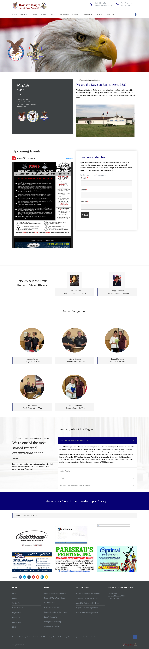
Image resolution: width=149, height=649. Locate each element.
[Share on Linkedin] (37, 577)
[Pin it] (33, 577)
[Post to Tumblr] (29, 577)
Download (69, 158)
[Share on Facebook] (20, 577)
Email (84, 190)
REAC (53, 14)
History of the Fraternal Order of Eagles (74, 485)
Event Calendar (17, 608)
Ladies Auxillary (65, 471)
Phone (84, 201)
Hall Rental (111, 14)
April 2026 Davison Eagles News (87, 613)
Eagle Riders (64, 14)
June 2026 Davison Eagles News (87, 603)
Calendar (75, 14)
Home (14, 14)
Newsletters (16, 622)
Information (86, 14)
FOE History (24, 14)
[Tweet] (24, 577)
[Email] (46, 577)
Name (84, 178)
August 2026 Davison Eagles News (88, 593)
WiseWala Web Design (52, 626)
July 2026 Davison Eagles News (87, 598)
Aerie (35, 14)
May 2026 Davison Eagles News (87, 608)
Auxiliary (44, 14)
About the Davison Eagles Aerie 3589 (73, 440)
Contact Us (99, 14)
